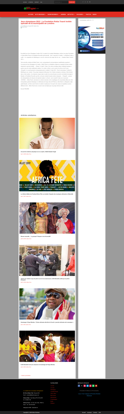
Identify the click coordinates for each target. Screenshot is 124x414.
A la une (52, 387)
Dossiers (80, 14)
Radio (95, 14)
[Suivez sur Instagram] (87, 2)
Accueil (25, 2)
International (53, 397)
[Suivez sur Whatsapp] (93, 386)
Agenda (63, 14)
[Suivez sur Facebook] (83, 2)
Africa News (36, 26)
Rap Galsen (53, 395)
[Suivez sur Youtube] (90, 2)
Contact (37, 2)
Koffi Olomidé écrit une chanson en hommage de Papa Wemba (38, 364)
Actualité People (54, 391)
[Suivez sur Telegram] (87, 386)
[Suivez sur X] (85, 2)
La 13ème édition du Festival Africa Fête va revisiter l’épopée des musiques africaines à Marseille (47, 194)
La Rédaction (25, 26)
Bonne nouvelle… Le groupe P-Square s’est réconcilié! (36, 236)
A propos (30, 2)
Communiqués (54, 399)
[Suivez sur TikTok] (90, 386)
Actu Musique (40, 14)
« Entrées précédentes (26, 375)
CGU (41, 2)
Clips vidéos (53, 393)
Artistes (70, 14)
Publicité (52, 403)
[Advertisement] (70, 8)
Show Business (53, 14)
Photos (88, 14)
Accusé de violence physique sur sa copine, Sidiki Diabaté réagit (38, 151)
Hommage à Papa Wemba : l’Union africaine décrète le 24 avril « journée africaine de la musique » (47, 322)
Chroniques (53, 389)
